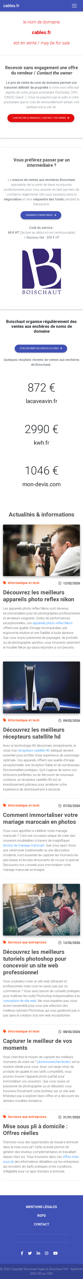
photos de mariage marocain (23, 845)
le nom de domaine (41, 22)
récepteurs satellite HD (34, 750)
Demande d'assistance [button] (39, 215)
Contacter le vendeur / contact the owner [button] (39, 118)
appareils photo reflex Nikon (53, 623)
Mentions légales (41, 1207)
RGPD (41, 1216)
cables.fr (41, 32)
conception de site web (19, 1001)
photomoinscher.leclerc (54, 1062)
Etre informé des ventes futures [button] (39, 348)
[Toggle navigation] (74, 6)
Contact (41, 1224)
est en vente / (42, 42)
